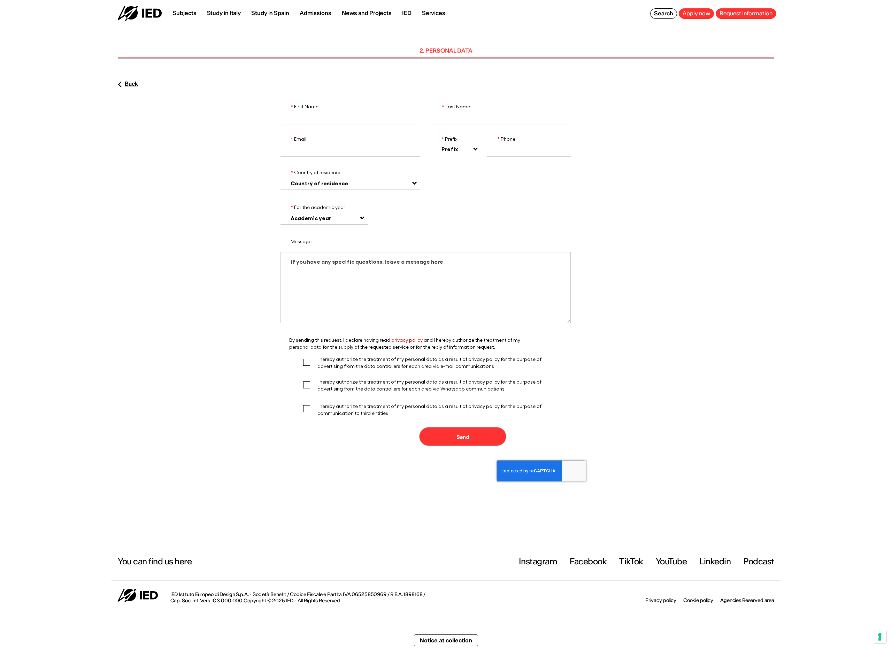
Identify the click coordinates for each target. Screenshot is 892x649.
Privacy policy (660, 600)
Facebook (588, 561)
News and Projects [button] (367, 12)
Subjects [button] (184, 12)
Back (131, 83)
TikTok (631, 561)
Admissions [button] (315, 12)
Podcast (758, 561)
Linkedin (715, 561)
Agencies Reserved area (747, 600)
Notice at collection (446, 640)
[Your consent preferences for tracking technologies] (879, 636)
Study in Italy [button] (224, 12)
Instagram (538, 561)
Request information (746, 13)
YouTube (671, 561)
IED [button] (407, 12)
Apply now (696, 13)
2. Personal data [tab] (446, 50)
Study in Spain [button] (270, 12)
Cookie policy (698, 600)
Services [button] (433, 12)
